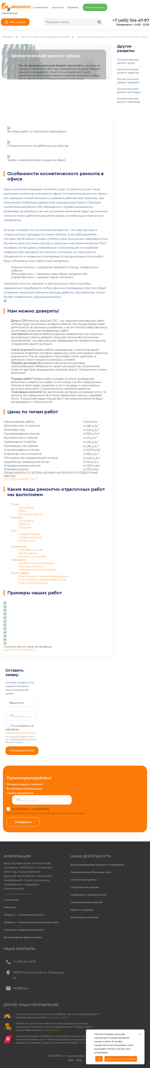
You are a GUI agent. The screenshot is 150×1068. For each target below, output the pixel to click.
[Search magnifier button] (99, 22)
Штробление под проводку (36, 563)
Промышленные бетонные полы (91, 872)
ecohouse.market (58, 1017)
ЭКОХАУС (8, 36)
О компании (40, 7)
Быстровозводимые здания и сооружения (97, 864)
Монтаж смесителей (32, 556)
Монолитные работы (84, 879)
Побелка (24, 524)
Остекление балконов (33, 583)
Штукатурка (26, 507)
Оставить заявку (95, 7)
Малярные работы (30, 514)
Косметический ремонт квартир (128, 71)
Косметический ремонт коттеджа (128, 90)
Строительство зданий (85, 887)
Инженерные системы (85, 917)
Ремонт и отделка (82, 909)
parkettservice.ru (50, 1030)
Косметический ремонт (91, 36)
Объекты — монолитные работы (24, 914)
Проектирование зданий (86, 902)
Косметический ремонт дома (127, 61)
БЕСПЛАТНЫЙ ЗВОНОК (20, 650)
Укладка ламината (30, 537)
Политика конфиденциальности (24, 929)
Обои (22, 511)
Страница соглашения (120, 1058)
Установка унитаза (30, 550)
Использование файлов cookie (23, 937)
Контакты (58, 7)
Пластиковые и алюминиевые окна (42, 579)
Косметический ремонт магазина (128, 100)
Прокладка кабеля (30, 566)
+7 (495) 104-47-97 (24, 961)
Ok (99, 1058)
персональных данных (20, 732)
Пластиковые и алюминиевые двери (43, 576)
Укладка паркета (29, 534)
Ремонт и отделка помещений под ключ (45, 36)
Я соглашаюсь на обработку (45, 809)
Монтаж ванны (28, 553)
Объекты (72, 7)
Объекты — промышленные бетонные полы (31, 922)
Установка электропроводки (37, 569)
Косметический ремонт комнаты (128, 80)
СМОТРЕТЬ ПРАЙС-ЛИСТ (20, 479)
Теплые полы (27, 540)
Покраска (24, 527)
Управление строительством (88, 894)
